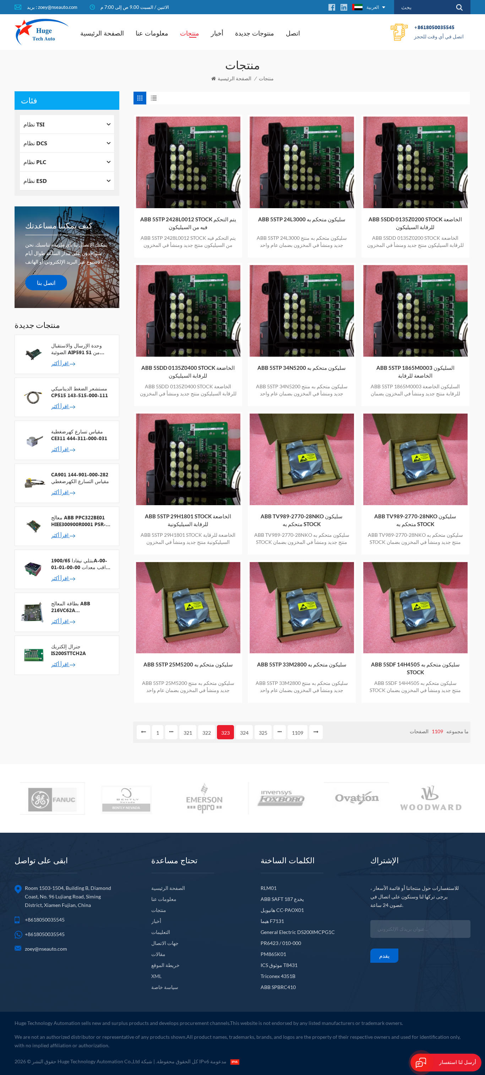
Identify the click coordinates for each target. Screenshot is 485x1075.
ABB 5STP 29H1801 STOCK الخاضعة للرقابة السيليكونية (188, 520)
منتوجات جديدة (254, 33)
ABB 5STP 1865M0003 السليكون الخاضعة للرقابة (415, 371)
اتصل (293, 33)
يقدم (384, 955)
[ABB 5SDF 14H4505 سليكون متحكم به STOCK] (415, 608)
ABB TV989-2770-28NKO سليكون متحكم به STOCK (302, 520)
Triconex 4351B (278, 976)
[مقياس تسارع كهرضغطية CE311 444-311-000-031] (33, 440)
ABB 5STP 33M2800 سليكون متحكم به (302, 664)
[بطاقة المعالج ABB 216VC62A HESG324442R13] (33, 612)
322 (206, 733)
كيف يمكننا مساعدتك (58, 225)
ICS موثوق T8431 (279, 965)
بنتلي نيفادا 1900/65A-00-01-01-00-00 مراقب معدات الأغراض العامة (81, 564)
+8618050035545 (439, 31)
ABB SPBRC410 (278, 987)
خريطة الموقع (165, 965)
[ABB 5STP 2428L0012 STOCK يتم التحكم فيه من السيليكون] (188, 162)
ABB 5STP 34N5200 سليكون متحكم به (301, 367)
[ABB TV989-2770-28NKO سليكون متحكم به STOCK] (302, 459)
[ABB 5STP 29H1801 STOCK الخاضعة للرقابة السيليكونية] (188, 459)
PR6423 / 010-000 (281, 943)
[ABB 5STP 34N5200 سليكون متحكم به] (302, 311)
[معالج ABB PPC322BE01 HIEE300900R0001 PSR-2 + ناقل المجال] (33, 526)
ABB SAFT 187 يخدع (282, 899)
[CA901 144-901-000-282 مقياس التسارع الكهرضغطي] (33, 483)
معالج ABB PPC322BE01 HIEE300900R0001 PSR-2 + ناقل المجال (80, 521)
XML (156, 976)
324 (244, 733)
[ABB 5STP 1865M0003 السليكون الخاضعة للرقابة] (415, 311)
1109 (297, 733)
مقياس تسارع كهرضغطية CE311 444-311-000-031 (79, 435)
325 (263, 733)
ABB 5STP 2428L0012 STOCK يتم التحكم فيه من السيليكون (188, 223)
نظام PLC (34, 162)
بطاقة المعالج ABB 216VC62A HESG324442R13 (70, 607)
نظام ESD (35, 180)
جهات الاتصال (165, 943)
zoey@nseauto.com (46, 949)
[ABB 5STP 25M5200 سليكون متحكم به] (188, 608)
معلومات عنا (152, 33)
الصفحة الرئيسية (102, 33)
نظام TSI (33, 124)
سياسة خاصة (164, 987)
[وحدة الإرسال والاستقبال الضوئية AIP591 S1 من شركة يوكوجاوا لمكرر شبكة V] (33, 354)
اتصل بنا (46, 282)
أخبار (217, 33)
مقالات (158, 954)
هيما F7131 (272, 921)
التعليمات (160, 932)
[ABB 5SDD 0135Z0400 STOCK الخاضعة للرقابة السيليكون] (188, 311)
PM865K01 (273, 954)
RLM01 (269, 888)
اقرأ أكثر (60, 363)
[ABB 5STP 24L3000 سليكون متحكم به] (302, 162)
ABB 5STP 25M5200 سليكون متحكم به (188, 664)
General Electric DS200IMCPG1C (298, 932)
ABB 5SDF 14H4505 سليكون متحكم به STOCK (415, 668)
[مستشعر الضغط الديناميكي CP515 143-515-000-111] (33, 397)
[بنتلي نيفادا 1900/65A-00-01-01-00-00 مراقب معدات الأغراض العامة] (33, 569)
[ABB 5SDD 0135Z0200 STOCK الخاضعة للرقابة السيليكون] (415, 162)
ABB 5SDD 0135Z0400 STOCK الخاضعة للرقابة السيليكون (188, 371)
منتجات (189, 33)
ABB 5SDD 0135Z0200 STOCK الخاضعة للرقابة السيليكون (415, 223)
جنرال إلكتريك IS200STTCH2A (68, 650)
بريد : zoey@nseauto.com (52, 7)
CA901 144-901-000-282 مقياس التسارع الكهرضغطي (80, 478)
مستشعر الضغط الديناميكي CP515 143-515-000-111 (79, 392)
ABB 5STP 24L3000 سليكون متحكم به (301, 219)
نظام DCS (35, 143)
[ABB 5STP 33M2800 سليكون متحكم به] (302, 608)
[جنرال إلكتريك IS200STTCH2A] (33, 655)
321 (188, 733)
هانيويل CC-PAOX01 (282, 910)
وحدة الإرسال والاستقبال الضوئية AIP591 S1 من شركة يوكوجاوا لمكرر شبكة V (80, 349)
